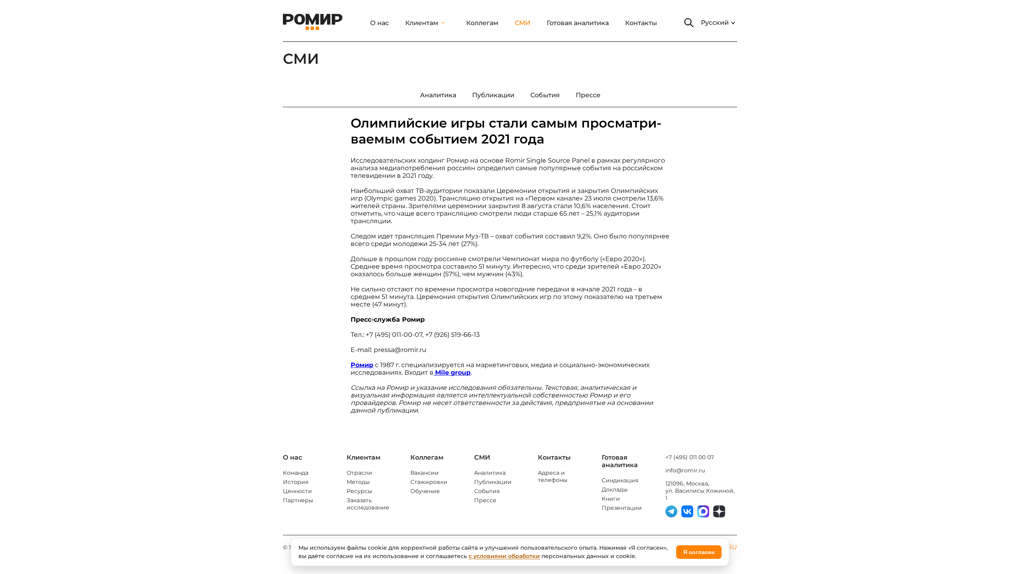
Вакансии (424, 472)
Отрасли (359, 472)
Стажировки (428, 482)
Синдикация (620, 480)
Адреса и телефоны (552, 476)
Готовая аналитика (578, 23)
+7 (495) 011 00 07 (689, 457)
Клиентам (421, 23)
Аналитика (490, 472)
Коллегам (482, 23)
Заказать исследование (368, 504)
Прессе (485, 500)
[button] (689, 22)
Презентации (622, 507)
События (487, 491)
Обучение (425, 491)
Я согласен (698, 552)
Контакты (641, 23)
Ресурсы (359, 491)
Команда (295, 472)
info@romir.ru (685, 470)
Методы (358, 482)
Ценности (297, 491)
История (295, 482)
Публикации (493, 482)
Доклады (615, 489)
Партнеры (298, 500)
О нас (379, 23)
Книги (611, 498)
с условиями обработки (504, 556)
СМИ (522, 23)
